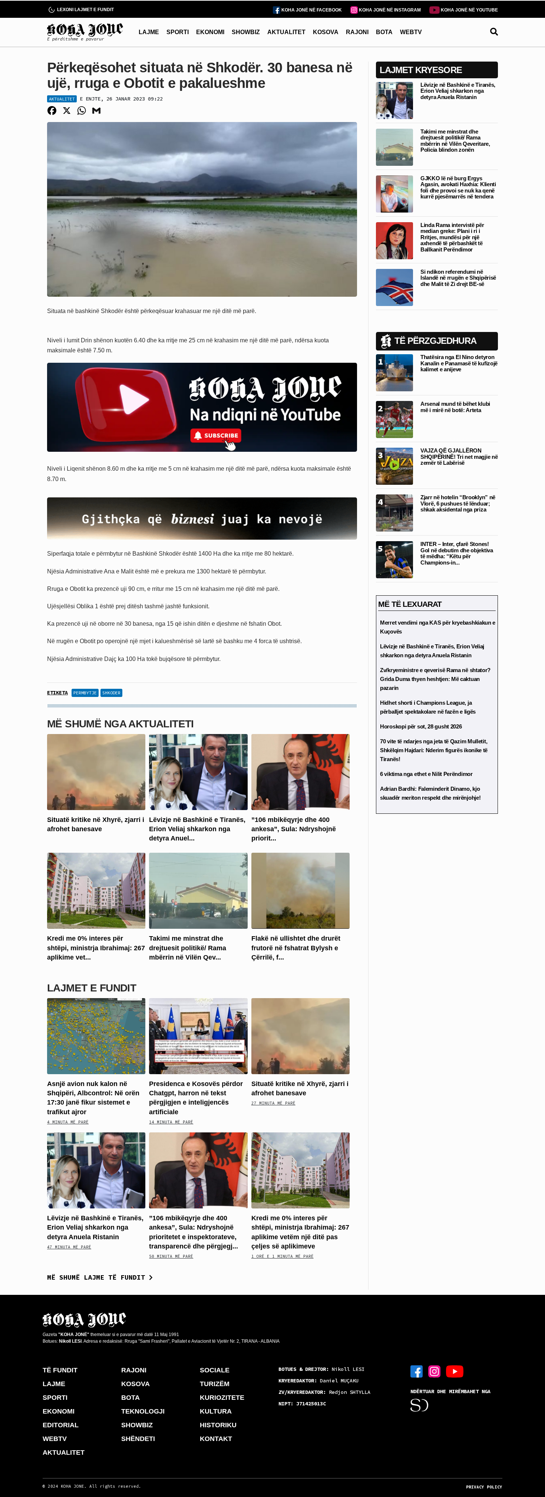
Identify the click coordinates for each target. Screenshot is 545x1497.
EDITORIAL (61, 1425)
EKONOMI (210, 32)
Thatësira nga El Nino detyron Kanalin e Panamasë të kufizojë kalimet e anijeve (459, 363)
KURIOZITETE (222, 1397)
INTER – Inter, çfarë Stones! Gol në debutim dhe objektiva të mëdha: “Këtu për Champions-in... (456, 553)
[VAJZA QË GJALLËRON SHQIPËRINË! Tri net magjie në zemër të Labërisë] (394, 466)
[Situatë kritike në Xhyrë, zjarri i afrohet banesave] (96, 772)
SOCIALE (214, 1370)
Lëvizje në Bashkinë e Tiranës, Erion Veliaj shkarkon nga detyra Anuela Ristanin (95, 1227)
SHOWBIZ (246, 32)
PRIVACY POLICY (484, 1487)
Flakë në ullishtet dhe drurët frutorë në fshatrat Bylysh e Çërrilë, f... (295, 948)
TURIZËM (214, 1384)
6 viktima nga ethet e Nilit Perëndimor (426, 774)
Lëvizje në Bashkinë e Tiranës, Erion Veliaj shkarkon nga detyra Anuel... (197, 829)
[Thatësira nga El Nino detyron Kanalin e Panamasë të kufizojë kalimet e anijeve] (394, 372)
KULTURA (216, 1411)
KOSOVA (325, 32)
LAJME (149, 32)
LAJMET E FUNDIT (91, 988)
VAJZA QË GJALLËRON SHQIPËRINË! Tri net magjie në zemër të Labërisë (459, 456)
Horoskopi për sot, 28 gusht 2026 (421, 726)
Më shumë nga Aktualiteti (120, 724)
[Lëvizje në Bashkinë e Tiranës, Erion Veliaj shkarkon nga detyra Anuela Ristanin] (198, 772)
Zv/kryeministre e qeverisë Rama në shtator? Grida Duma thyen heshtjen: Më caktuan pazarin (435, 679)
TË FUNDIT (60, 1370)
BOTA (384, 32)
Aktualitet (62, 99)
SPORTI (177, 32)
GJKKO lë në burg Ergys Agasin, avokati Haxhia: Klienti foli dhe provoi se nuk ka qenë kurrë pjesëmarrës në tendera (458, 187)
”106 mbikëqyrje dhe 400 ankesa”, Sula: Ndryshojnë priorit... (293, 829)
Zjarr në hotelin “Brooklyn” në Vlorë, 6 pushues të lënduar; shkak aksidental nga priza (457, 503)
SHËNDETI (138, 1438)
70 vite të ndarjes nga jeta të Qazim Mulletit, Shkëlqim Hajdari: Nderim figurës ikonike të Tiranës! (434, 750)
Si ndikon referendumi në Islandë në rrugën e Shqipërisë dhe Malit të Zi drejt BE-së (458, 278)
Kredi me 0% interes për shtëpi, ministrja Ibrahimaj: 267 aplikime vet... (96, 948)
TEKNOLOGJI (143, 1411)
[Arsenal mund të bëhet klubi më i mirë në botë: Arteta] (394, 419)
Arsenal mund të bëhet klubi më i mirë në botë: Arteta (455, 407)
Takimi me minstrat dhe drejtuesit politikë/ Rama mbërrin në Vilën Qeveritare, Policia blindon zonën (455, 140)
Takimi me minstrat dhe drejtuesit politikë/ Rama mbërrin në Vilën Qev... (187, 948)
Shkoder (111, 692)
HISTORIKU (218, 1425)
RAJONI (357, 32)
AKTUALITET (286, 32)
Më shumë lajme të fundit (98, 1277)
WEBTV (411, 32)
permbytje (85, 692)
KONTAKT (216, 1438)
